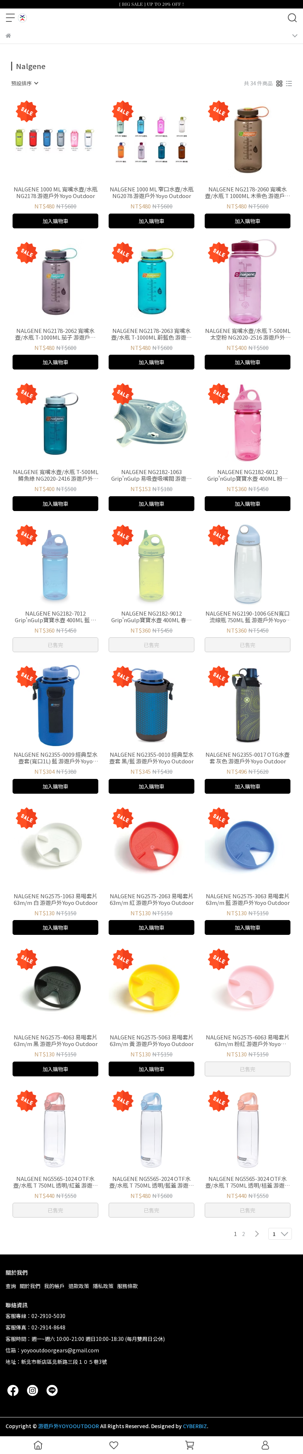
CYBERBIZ (195, 1426)
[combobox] (24, 83)
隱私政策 (103, 1286)
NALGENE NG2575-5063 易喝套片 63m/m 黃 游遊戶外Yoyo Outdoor (152, 1040)
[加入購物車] (66, 140)
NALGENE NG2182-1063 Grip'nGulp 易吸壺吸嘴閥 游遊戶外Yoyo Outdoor (151, 475)
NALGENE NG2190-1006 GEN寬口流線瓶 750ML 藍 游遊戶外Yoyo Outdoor (247, 616)
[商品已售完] (66, 564)
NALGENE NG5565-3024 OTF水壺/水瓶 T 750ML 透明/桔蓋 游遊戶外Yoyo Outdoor (247, 1182)
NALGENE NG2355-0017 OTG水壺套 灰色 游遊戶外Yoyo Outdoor (247, 758)
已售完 (55, 644)
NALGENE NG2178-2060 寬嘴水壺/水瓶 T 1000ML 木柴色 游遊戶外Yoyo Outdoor (247, 192)
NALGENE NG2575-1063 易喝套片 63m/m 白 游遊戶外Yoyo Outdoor (56, 899)
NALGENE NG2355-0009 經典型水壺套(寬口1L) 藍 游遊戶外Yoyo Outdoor (56, 758)
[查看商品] (45, 140)
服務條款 (127, 1286)
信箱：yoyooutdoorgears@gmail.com (52, 1350)
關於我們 (30, 1286)
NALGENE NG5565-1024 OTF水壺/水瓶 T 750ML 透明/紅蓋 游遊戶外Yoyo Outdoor (55, 1182)
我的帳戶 (54, 1286)
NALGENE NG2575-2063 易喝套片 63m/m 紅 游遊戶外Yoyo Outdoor (152, 899)
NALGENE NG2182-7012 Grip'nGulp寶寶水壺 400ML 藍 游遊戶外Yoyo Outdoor (55, 616)
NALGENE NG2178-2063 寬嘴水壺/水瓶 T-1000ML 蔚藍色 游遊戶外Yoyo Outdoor (151, 334)
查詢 (11, 1286)
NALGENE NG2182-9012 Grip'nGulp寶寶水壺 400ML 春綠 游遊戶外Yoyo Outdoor (151, 616)
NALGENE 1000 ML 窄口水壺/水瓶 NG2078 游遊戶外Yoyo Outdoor (152, 192)
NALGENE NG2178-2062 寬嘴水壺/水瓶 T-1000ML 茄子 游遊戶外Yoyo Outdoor (55, 334)
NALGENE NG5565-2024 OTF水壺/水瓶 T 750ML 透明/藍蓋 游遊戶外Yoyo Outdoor (151, 1182)
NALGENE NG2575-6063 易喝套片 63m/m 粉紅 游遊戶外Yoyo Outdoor (248, 1040)
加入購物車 (55, 221)
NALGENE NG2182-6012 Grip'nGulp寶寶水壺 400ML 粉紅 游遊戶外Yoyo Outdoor (247, 475)
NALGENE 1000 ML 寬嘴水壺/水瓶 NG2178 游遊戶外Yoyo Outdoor (56, 192)
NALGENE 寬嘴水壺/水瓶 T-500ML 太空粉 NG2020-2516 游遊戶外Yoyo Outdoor (247, 334)
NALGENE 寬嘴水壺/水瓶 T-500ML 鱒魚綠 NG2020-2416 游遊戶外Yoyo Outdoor (55, 475)
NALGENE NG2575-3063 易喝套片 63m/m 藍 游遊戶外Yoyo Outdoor (248, 899)
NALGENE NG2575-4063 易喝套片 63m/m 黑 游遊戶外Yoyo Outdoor (56, 1040)
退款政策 (78, 1286)
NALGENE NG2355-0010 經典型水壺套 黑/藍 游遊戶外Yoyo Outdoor (151, 758)
